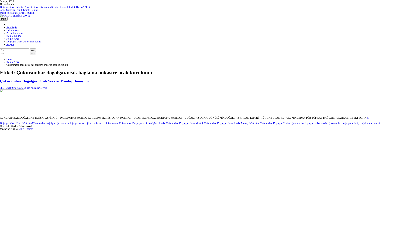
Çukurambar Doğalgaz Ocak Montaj (184, 123)
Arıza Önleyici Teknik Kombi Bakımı (19, 10)
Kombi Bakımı (13, 36)
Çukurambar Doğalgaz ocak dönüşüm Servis (142, 123)
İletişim (10, 44)
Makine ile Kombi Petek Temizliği (17, 12)
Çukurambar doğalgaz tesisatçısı (345, 123)
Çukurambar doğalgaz (44, 123)
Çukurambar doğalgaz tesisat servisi (310, 123)
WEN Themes (26, 129)
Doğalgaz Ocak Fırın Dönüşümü (16, 123)
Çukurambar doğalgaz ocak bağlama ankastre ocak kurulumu (87, 123)
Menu (3, 19)
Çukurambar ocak (371, 123)
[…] (369, 117)
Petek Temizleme (15, 33)
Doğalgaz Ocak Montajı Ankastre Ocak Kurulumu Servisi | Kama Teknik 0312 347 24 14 (45, 7)
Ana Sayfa (11, 27)
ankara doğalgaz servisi (35, 88)
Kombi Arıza (12, 38)
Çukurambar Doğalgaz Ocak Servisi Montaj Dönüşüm (44, 81)
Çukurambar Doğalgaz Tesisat (275, 123)
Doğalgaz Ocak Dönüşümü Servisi (23, 41)
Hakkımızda (12, 30)
